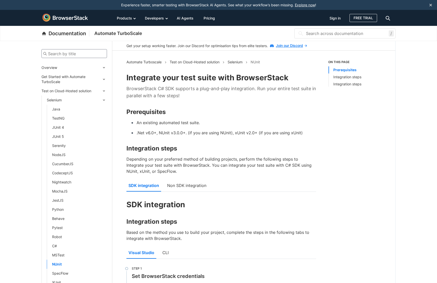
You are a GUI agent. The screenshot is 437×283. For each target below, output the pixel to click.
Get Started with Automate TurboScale (63, 79)
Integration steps (347, 77)
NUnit (57, 264)
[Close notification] (430, 5)
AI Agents (185, 18)
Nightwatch (61, 182)
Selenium (54, 100)
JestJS (57, 200)
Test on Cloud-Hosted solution (66, 91)
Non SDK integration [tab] (186, 185)
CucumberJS (62, 164)
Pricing (209, 18)
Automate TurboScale (118, 33)
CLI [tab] (165, 252)
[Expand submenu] (82, 68)
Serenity (59, 145)
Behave (58, 218)
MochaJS (60, 191)
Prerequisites (345, 70)
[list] (354, 73)
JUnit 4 (58, 127)
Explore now (305, 5)
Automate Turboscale (144, 62)
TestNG (58, 118)
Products (124, 18)
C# (54, 246)
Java (56, 109)
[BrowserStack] (65, 18)
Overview (49, 67)
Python (58, 209)
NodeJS (58, 155)
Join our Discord (289, 45)
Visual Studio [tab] (141, 252)
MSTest (58, 255)
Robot (57, 237)
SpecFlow (60, 273)
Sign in (335, 18)
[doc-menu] (389, 18)
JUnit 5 (58, 136)
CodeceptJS (62, 173)
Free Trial (363, 18)
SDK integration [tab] (143, 185)
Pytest (57, 227)
